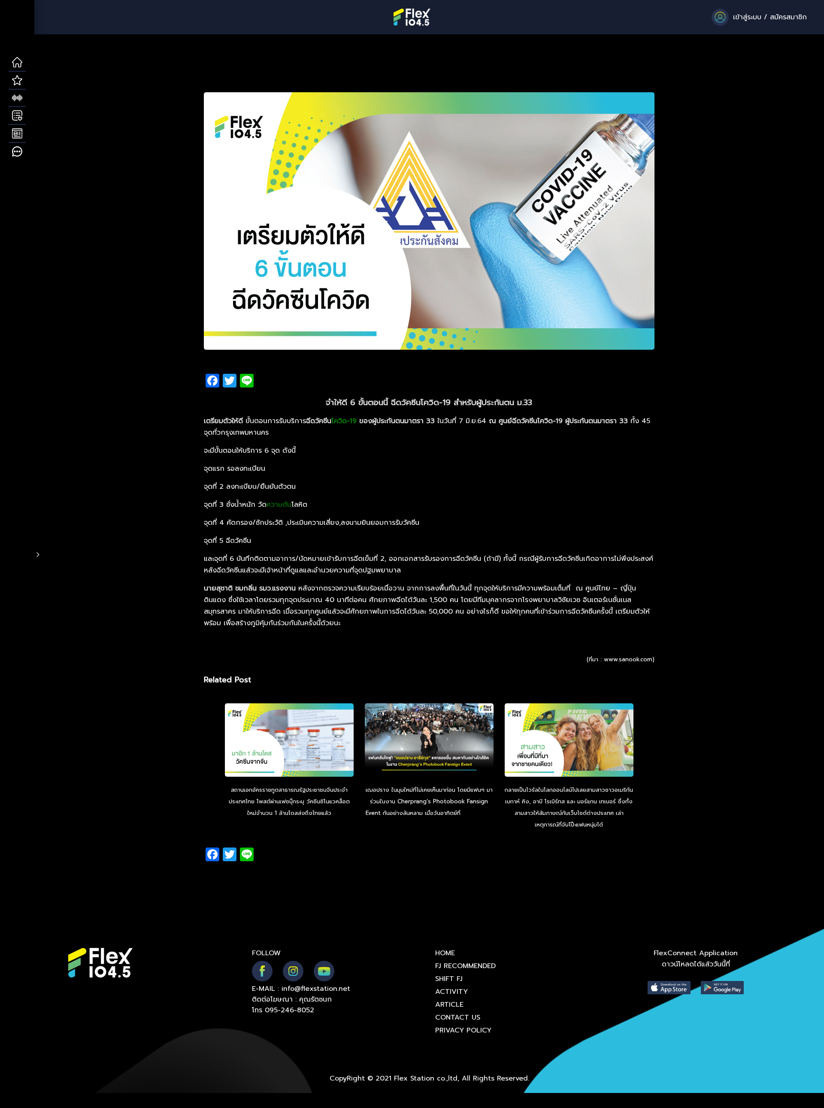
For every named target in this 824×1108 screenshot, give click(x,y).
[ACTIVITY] (17, 116)
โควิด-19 (344, 421)
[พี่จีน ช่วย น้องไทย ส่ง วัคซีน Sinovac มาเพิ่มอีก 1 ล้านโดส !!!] (289, 741)
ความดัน (279, 505)
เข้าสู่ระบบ (747, 17)
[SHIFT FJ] (17, 98)
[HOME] (17, 63)
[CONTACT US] (17, 152)
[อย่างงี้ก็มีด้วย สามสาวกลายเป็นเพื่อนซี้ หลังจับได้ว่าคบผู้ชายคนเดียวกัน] (569, 741)
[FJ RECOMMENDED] (17, 81)
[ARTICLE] (17, 134)
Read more (478, 813)
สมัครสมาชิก (788, 17)
